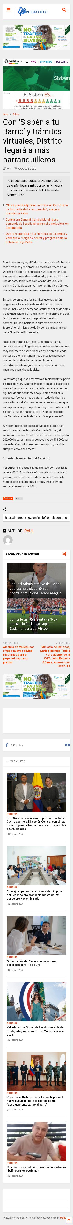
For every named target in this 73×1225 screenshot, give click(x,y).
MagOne (64, 1217)
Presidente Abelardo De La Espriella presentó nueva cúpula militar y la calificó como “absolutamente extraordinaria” (36, 1101)
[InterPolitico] (30, 16)
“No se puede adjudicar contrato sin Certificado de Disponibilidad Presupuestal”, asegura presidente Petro (37, 209)
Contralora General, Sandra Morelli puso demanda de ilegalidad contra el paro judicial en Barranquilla (37, 223)
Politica (12, 814)
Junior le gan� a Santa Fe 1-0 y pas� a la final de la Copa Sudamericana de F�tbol (34, 624)
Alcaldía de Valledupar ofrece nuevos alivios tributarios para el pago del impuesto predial (18, 654)
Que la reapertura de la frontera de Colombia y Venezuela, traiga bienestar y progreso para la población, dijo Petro (36, 238)
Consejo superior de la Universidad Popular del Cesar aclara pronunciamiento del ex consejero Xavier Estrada (35, 895)
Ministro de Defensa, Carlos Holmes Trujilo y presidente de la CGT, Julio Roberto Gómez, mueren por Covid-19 (55, 656)
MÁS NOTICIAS (17, 761)
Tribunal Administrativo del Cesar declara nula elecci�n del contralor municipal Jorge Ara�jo (35, 588)
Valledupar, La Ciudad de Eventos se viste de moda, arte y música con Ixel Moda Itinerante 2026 (35, 1031)
